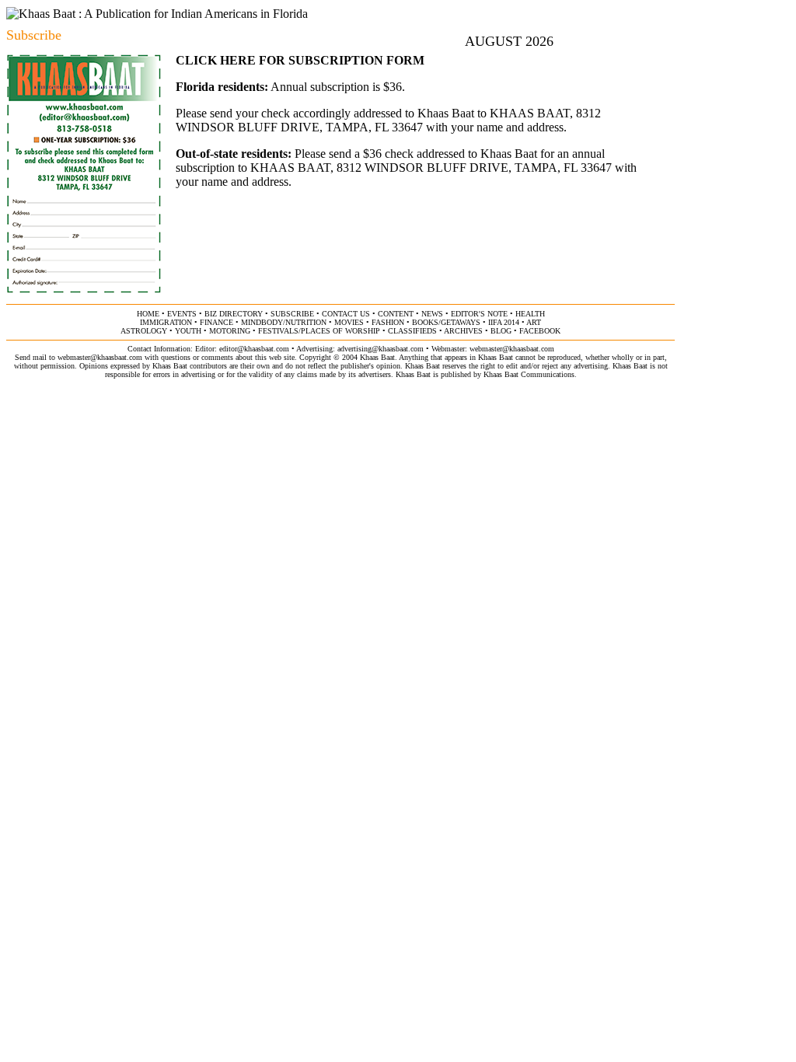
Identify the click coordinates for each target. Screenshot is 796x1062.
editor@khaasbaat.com (254, 348)
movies (349, 322)
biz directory (233, 313)
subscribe (292, 313)
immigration (166, 322)
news (432, 313)
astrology (143, 331)
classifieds (412, 331)
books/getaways (446, 322)
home (148, 313)
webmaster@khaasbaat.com (512, 348)
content (396, 313)
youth (188, 331)
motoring (229, 331)
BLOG (501, 331)
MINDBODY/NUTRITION (283, 322)
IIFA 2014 (503, 322)
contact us (346, 313)
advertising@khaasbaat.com (380, 348)
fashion (388, 322)
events (182, 313)
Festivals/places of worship (319, 331)
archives (463, 331)
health (530, 313)
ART (533, 322)
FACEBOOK (539, 331)
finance (216, 322)
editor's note (479, 313)
